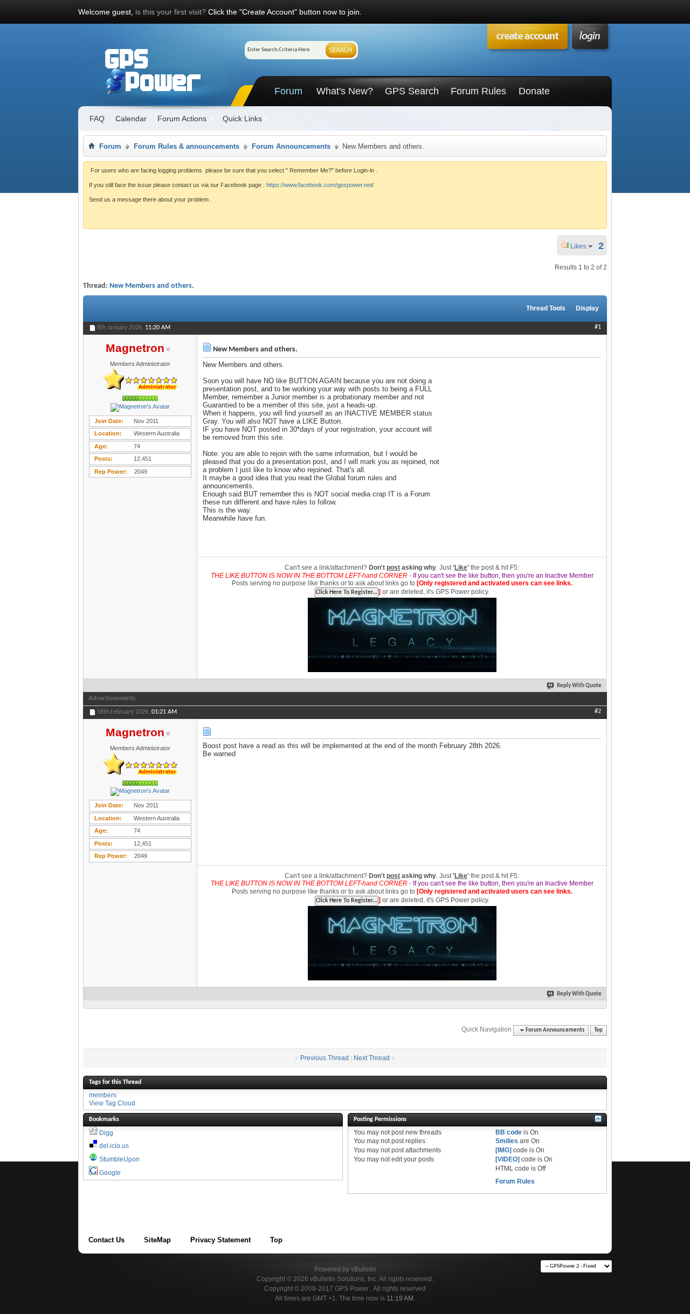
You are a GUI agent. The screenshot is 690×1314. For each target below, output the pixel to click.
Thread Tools (545, 308)
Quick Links (242, 118)
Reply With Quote (579, 686)
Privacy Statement (220, 1240)
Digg (106, 1133)
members (102, 1095)
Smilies (506, 1141)
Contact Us (106, 1240)
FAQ (97, 118)
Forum (288, 91)
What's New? (344, 91)
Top (598, 1030)
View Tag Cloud (112, 1103)
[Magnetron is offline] (140, 407)
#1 (598, 327)
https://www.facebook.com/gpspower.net (319, 185)
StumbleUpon (119, 1159)
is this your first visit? (170, 12)
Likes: (582, 246)
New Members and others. (151, 286)
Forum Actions (181, 118)
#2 (598, 711)
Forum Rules (478, 91)
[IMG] (503, 1150)
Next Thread (372, 1058)
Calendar (131, 118)
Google (110, 1173)
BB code (508, 1132)
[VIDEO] (507, 1159)
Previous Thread (324, 1058)
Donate (534, 91)
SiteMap (157, 1240)
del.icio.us (114, 1146)
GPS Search (412, 91)
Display (587, 308)
